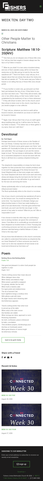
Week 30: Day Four (9, 429)
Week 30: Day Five (8, 395)
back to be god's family (13, 340)
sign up (22, 464)
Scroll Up (21, 472)
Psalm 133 (5, 260)
